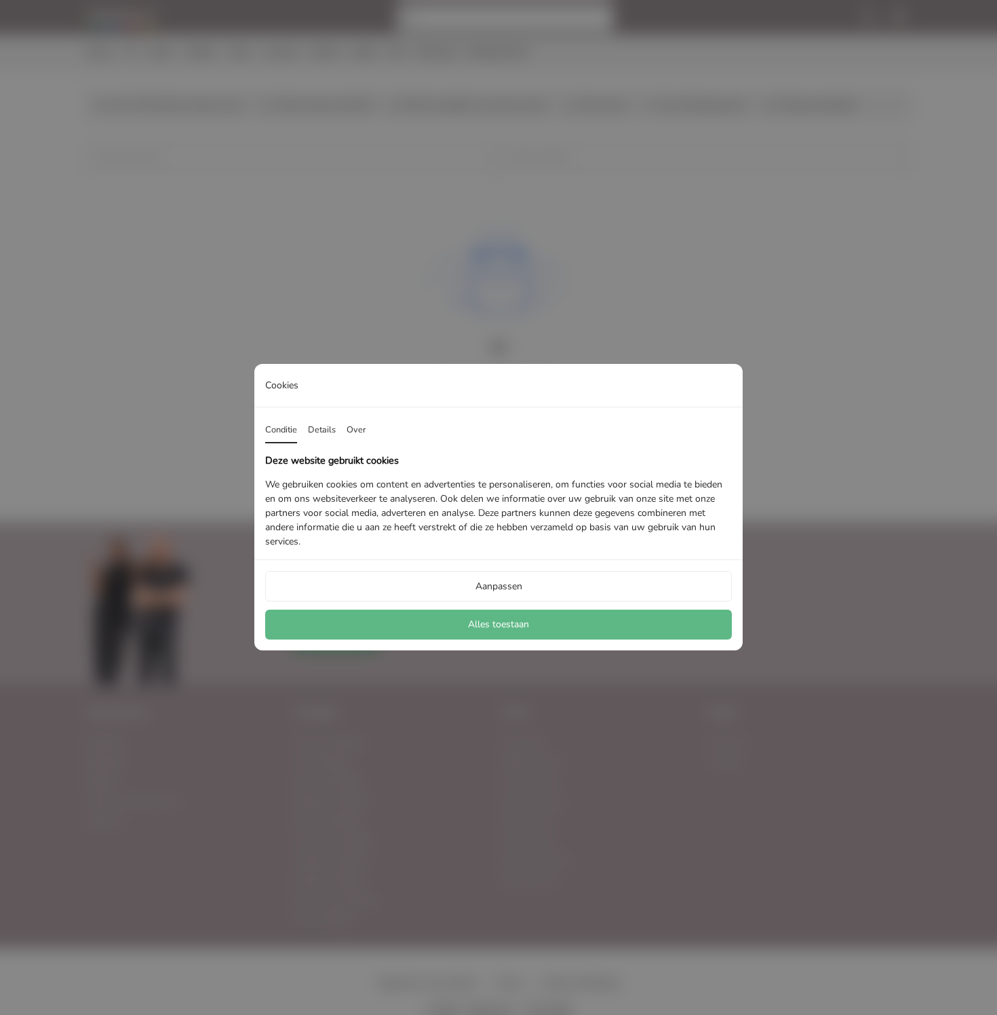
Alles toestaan (498, 625)
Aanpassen (498, 586)
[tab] (281, 430)
